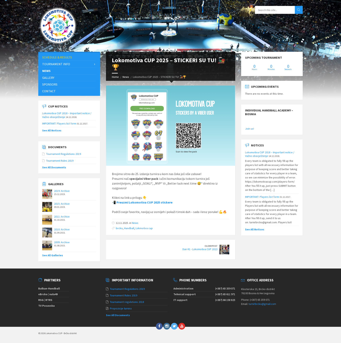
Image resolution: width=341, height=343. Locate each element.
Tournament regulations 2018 (127, 302)
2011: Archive (62, 216)
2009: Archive (62, 242)
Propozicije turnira (121, 308)
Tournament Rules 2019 (59, 160)
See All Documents (54, 167)
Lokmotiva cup (144, 228)
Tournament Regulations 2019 (63, 154)
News (126, 77)
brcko (119, 228)
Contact (49, 91)
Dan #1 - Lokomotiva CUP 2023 (200, 249)
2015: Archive (62, 203)
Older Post (211, 245)
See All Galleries (52, 255)
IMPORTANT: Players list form (59, 123)
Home (115, 77)
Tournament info (56, 64)
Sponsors (49, 84)
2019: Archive (62, 191)
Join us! (249, 128)
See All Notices (51, 130)
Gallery (48, 78)
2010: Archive (62, 229)
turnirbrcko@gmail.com (262, 304)
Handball (129, 228)
